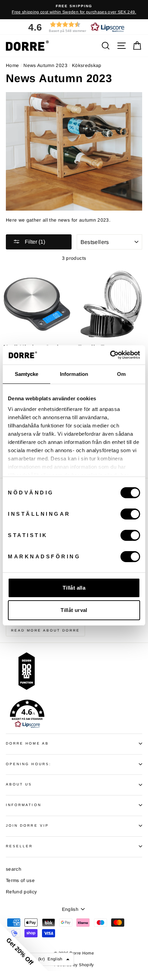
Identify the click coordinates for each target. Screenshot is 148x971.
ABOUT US (19, 784)
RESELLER (19, 846)
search (13, 869)
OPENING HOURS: (28, 764)
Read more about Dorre (45, 630)
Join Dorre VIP (27, 825)
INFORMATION (23, 805)
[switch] (130, 514)
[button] (74, 27)
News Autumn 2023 (45, 65)
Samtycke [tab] (27, 374)
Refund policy (21, 891)
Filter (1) (34, 242)
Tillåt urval (74, 610)
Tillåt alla (74, 588)
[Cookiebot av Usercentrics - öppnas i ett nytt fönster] (110, 354)
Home (12, 65)
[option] (74, 9)
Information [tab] (74, 374)
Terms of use (20, 880)
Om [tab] (121, 374)
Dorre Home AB (27, 743)
